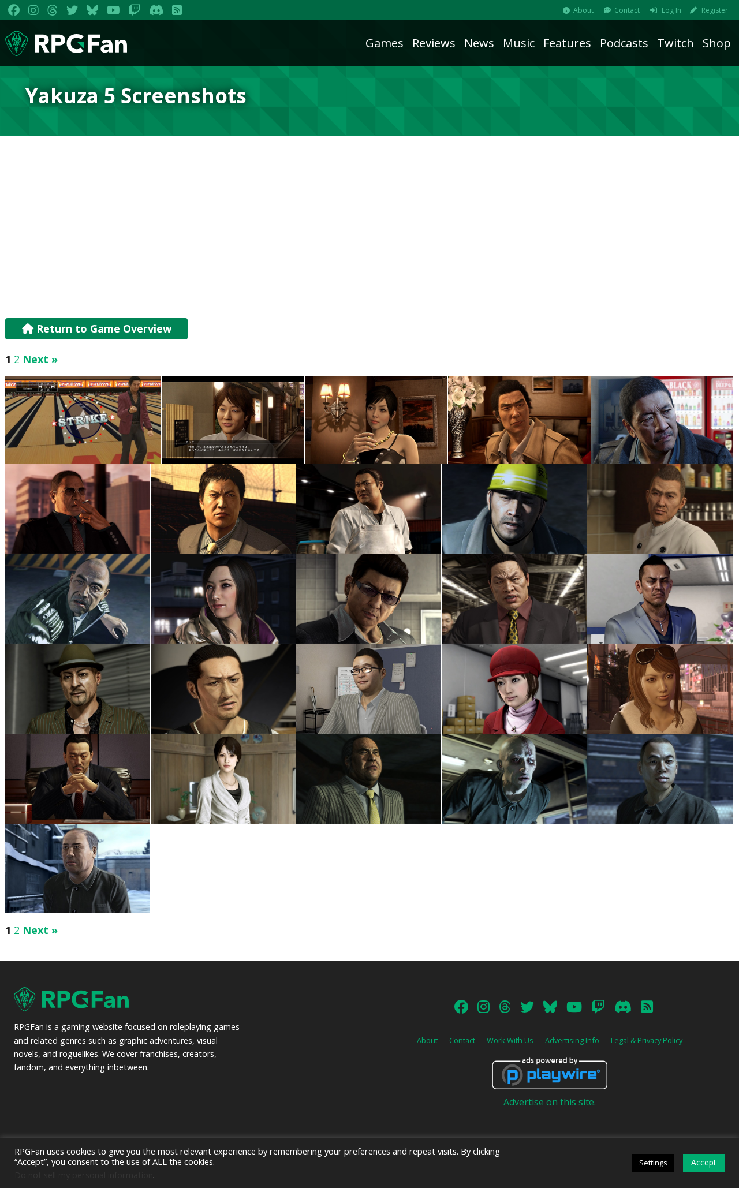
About (583, 10)
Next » (40, 359)
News (479, 43)
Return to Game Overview (102, 328)
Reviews (434, 43)
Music (519, 43)
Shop (717, 43)
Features (567, 43)
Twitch (675, 43)
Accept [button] (703, 1162)
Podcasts (624, 43)
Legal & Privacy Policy (646, 1040)
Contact (627, 10)
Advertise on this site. (549, 1102)
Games (384, 43)
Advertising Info (572, 1040)
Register (714, 10)
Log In (671, 10)
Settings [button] (653, 1162)
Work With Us (510, 1040)
